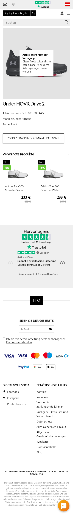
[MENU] (69, 13)
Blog (39, 452)
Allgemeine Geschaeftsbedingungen (51, 434)
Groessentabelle (46, 447)
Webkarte (42, 442)
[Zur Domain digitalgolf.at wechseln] (67, 4)
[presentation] (62, 154)
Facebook (13, 392)
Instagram (13, 398)
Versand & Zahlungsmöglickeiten (49, 404)
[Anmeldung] (62, 13)
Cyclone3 (58, 471)
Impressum (43, 397)
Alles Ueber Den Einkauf (51, 427)
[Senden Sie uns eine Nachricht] (14, 4)
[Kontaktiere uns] (5, 4)
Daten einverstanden (19, 342)
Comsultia (36, 474)
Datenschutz (44, 421)
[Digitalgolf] (36, 300)
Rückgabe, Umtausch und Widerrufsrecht (52, 414)
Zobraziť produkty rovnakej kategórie (33, 138)
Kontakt (41, 392)
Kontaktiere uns (16, 404)
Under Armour (22, 119)
